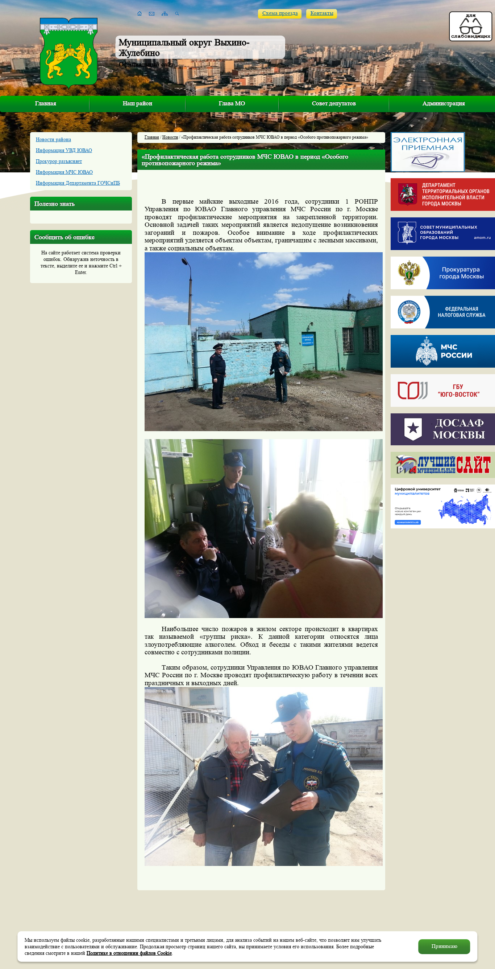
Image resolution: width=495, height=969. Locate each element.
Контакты (322, 13)
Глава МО (232, 103)
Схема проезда (280, 13)
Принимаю (444, 946)
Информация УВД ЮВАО (64, 150)
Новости (170, 137)
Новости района (53, 139)
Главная (45, 103)
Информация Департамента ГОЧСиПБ (78, 183)
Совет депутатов (334, 103)
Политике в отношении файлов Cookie (129, 953)
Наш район (137, 103)
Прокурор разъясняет (59, 161)
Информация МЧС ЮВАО (64, 172)
